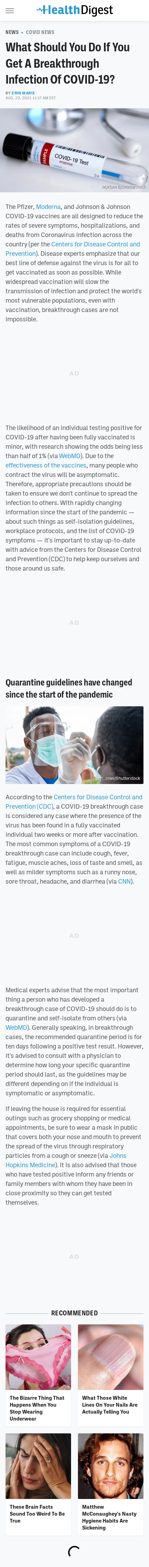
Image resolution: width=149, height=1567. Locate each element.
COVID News (40, 32)
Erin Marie (23, 93)
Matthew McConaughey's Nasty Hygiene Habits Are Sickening (109, 1517)
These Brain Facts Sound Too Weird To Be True (37, 1513)
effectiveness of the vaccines (46, 465)
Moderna (48, 206)
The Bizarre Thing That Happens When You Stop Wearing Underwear (37, 1408)
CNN (124, 881)
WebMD (69, 456)
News (12, 32)
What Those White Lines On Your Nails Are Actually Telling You (110, 1404)
